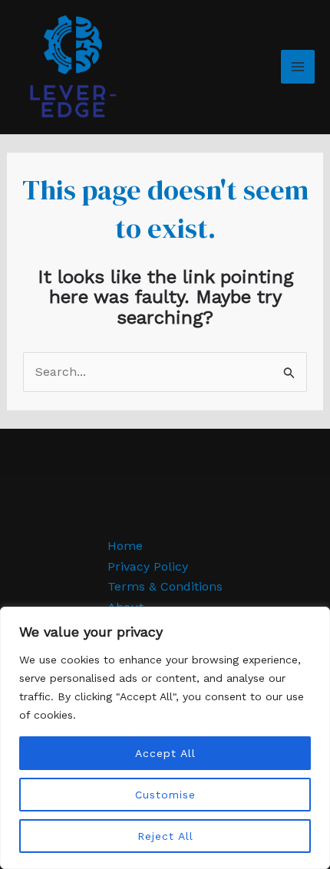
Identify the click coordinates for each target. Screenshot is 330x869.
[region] (165, 738)
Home (125, 545)
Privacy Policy (147, 566)
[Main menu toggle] (298, 67)
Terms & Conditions (165, 586)
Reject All (165, 836)
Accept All (165, 753)
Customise (165, 794)
